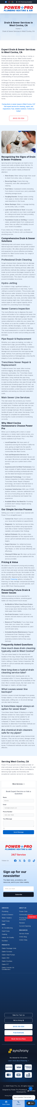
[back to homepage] (18, 8)
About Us (22, 908)
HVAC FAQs (23, 940)
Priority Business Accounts (25, 918)
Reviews (22, 923)
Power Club (23, 911)
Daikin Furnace (7, 951)
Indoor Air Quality (8, 937)
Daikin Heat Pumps (8, 955)
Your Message (7, 819)
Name (5, 797)
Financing (14, 579)
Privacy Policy (8, 1095)
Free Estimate (18, 1033)
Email (4, 804)
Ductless (5, 941)
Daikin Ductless (7, 961)
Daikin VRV (5, 958)
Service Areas (24, 933)
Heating (4, 934)
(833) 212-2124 (18, 118)
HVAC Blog (23, 937)
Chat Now (32, 917)
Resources (23, 930)
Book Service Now (18, 1039)
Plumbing (5, 911)
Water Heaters (7, 918)
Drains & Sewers (7, 914)
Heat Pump (6, 921)
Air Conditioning (7, 928)
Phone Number (7, 811)
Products (6, 945)
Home (18, 29)
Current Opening (25, 926)
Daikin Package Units (9, 948)
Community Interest (26, 914)
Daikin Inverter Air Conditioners (8, 968)
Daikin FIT (5, 964)
